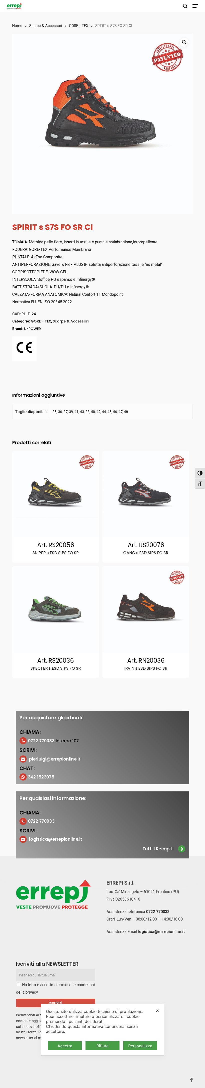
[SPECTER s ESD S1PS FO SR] (55, 609)
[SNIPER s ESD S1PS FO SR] (55, 494)
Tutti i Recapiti (158, 849)
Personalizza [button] (140, 1045)
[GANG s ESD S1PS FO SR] (145, 494)
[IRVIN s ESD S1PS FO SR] (145, 609)
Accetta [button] (65, 1045)
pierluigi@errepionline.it (54, 759)
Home (17, 25)
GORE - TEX (78, 25)
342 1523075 (41, 777)
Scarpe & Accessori (45, 25)
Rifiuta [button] (102, 1045)
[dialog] (102, 1029)
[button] (195, 5)
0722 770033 (158, 911)
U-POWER (32, 328)
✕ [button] (157, 1010)
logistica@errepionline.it (55, 839)
